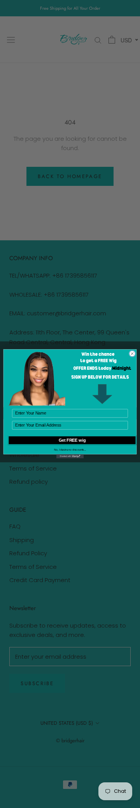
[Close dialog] (132, 354)
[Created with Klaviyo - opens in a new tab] (70, 457)
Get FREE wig (72, 440)
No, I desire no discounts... (70, 450)
